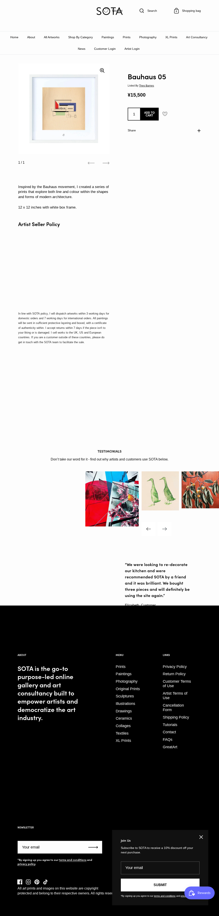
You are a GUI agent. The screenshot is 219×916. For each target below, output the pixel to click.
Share (132, 130)
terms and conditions (72, 860)
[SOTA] (109, 11)
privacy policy (26, 864)
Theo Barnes (146, 85)
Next (165, 529)
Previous (149, 529)
